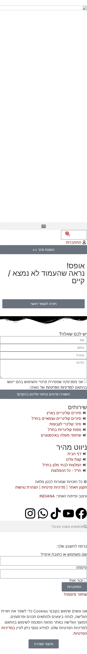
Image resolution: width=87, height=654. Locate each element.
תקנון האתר (78, 487)
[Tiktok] (55, 513)
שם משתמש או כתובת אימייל (64, 554)
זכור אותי (76, 580)
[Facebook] (81, 513)
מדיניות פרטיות (53, 487)
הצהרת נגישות (27, 487)
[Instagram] (30, 513)
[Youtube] (68, 513)
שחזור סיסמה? (75, 594)
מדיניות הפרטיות (58, 387)
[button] (43, 226)
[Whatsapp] (43, 513)
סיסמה (81, 567)
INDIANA (47, 496)
